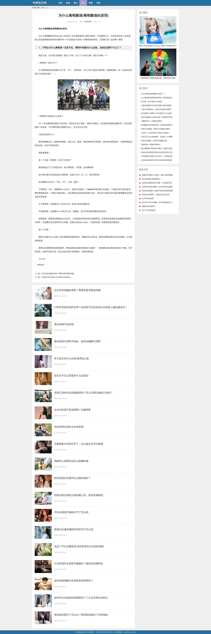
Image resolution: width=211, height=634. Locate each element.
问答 (98, 3)
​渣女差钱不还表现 (64, 324)
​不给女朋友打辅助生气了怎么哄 (71, 512)
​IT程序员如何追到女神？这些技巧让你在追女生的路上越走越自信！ (90, 307)
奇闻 (91, 3)
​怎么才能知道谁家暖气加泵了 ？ (153, 94)
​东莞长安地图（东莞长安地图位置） (154, 141)
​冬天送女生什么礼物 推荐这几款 (71, 358)
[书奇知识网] (39, 5)
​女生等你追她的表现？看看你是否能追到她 (58, 273)
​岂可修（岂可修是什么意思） (152, 102)
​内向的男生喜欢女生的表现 (69, 426)
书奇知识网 (36, 8)
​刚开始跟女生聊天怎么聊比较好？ (72, 478)
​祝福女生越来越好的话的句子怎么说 (73, 529)
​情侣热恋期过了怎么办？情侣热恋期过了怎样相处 (81, 614)
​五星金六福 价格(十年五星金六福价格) (56, 277)
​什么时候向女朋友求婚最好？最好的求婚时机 (78, 563)
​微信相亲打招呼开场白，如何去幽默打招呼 (77, 341)
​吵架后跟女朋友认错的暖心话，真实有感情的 (78, 495)
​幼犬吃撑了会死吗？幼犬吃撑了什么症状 (156, 113)
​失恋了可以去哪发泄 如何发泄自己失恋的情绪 (79, 546)
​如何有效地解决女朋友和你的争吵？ (73, 580)
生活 (83, 3)
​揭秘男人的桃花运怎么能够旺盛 (71, 461)
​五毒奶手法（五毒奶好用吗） (152, 121)
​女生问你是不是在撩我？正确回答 (72, 409)
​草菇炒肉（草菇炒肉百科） (151, 144)
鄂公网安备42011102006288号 (85, 632)
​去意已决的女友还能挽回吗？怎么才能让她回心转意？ (83, 392)
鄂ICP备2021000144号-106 (104, 632)
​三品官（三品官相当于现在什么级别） (155, 133)
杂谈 (68, 3)
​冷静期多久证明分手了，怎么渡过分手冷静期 (78, 444)
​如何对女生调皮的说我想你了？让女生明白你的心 (81, 597)
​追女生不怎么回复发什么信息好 (71, 375)
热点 (76, 3)
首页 (60, 3)
